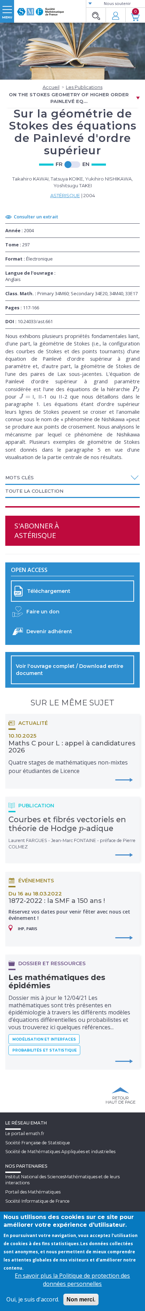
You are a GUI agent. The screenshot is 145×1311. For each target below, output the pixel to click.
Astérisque (65, 195)
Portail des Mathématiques (33, 1192)
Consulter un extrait (36, 216)
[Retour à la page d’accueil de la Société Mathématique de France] (40, 9)
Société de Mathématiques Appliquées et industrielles (60, 1151)
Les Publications (84, 87)
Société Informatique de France (37, 1201)
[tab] (72, 478)
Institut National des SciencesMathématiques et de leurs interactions (62, 1179)
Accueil (51, 87)
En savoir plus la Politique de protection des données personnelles (72, 1280)
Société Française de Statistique (37, 1142)
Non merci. (81, 1299)
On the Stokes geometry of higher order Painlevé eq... (69, 98)
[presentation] (136, 389)
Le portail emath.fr (24, 1133)
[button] (72, 477)
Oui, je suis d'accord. (32, 1299)
